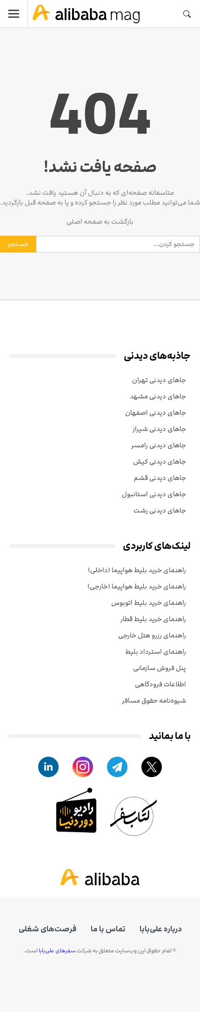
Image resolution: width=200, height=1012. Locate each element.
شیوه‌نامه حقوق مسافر (154, 700)
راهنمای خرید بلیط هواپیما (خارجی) (136, 586)
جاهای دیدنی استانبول (154, 494)
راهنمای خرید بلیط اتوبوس (148, 603)
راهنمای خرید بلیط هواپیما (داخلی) (137, 570)
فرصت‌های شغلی (48, 929)
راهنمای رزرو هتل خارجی (152, 635)
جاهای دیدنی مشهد (158, 396)
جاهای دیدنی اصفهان (155, 412)
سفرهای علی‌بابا (57, 950)
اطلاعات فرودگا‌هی (160, 684)
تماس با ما (108, 929)
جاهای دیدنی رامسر (158, 445)
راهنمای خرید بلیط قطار (153, 619)
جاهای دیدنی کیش (159, 461)
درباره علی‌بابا (161, 929)
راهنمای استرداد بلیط (155, 651)
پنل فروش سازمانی (159, 668)
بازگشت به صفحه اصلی (100, 221)
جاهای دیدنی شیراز (159, 429)
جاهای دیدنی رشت (159, 510)
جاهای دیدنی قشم (160, 478)
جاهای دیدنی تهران (159, 380)
